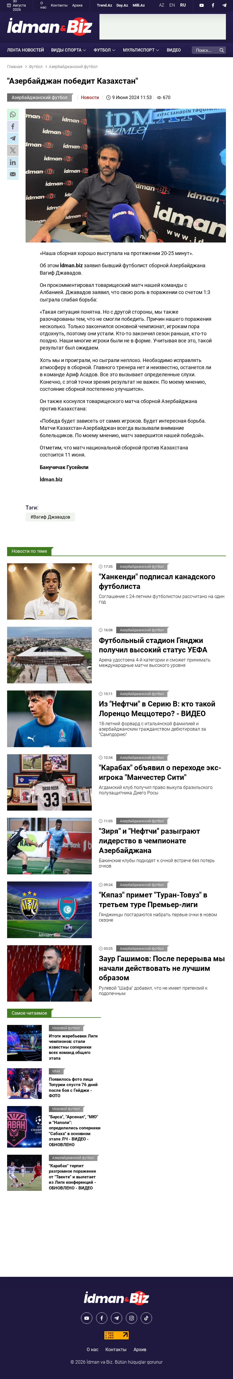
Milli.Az (139, 5)
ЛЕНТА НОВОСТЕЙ (25, 50)
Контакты (59, 5)
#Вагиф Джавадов (50, 517)
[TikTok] (146, 1318)
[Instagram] (131, 1318)
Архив (77, 5)
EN (172, 5)
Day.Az (122, 5)
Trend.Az (104, 5)
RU (183, 5)
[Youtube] (201, 5)
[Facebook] (213, 5)
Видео (174, 50)
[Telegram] (224, 5)
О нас (43, 5)
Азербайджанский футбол (39, 97)
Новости (90, 97)
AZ (161, 5)
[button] (13, 114)
